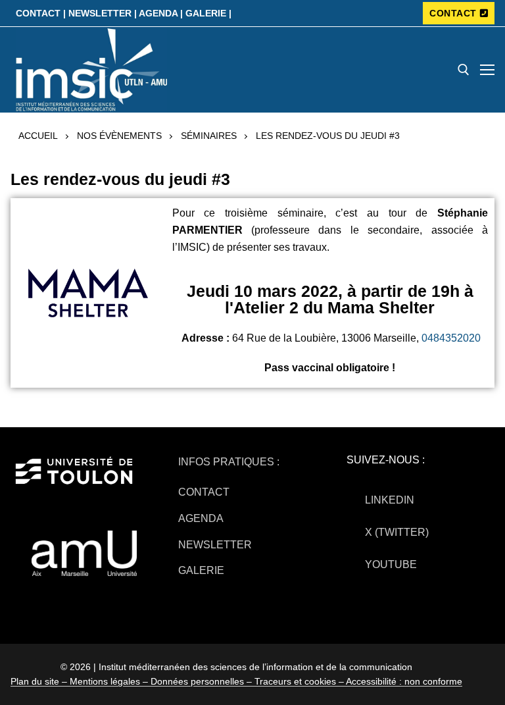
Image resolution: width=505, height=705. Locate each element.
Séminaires (209, 135)
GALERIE (201, 570)
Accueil (38, 135)
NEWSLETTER (215, 544)
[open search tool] (463, 70)
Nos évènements (119, 135)
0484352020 (451, 338)
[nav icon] (487, 70)
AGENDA (201, 518)
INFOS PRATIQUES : (228, 461)
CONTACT (453, 13)
